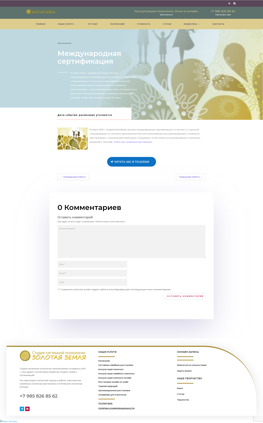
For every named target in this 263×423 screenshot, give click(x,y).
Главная (40, 24)
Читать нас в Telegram (131, 162)
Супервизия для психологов (112, 394)
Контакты (218, 24)
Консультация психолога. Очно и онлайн (166, 11)
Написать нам (223, 14)
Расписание (117, 24)
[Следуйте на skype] (234, 3)
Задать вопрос (184, 370)
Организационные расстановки (114, 390)
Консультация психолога (110, 369)
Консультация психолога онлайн (114, 377)
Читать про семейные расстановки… (133, 142)
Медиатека (190, 24)
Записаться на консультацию (192, 365)
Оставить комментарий (185, 296)
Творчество (183, 399)
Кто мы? (93, 24)
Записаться (166, 14)
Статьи (167, 24)
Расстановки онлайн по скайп (113, 382)
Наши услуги (65, 24)
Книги (180, 388)
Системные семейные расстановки (115, 365)
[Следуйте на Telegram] (229, 3)
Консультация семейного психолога (116, 373)
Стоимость (143, 24)
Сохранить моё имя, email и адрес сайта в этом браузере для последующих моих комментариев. (116, 289)
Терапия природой (107, 386)
